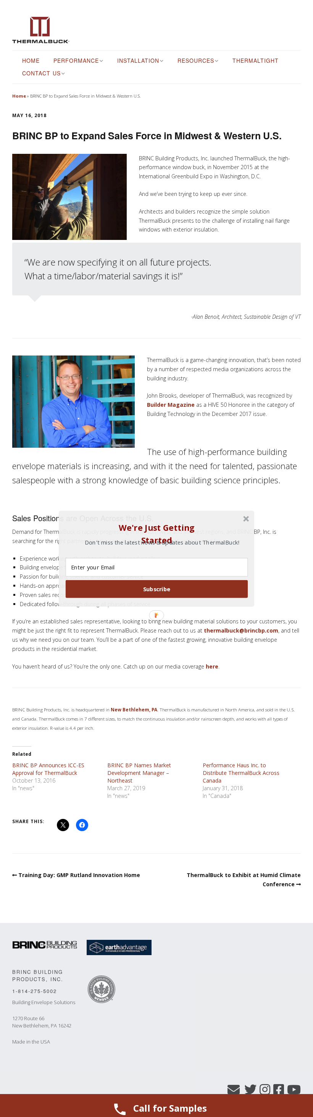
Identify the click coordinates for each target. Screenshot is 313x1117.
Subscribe (157, 588)
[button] (156, 534)
